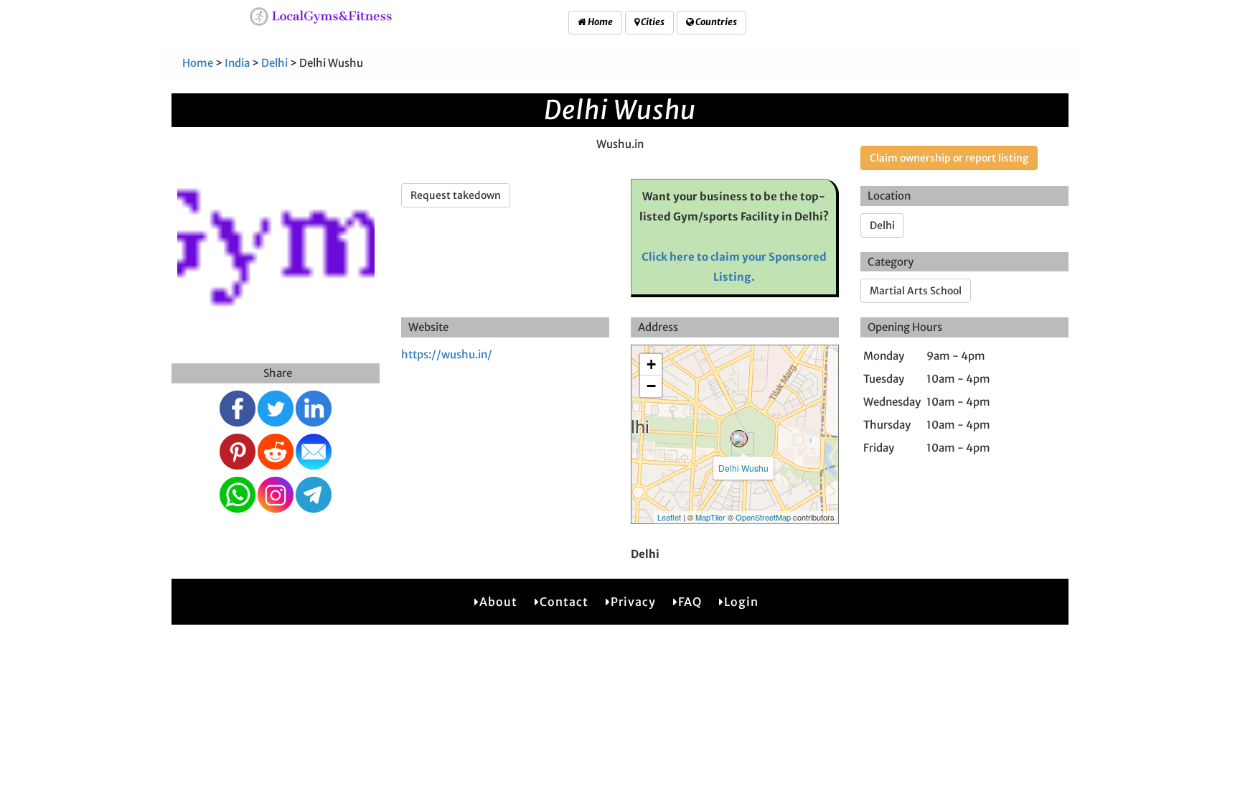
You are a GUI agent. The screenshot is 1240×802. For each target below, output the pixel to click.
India (237, 63)
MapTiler (710, 517)
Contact (564, 601)
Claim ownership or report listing (949, 157)
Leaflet (669, 517)
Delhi (274, 63)
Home (599, 22)
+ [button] (651, 364)
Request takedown (455, 195)
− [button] (651, 386)
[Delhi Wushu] (739, 438)
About (498, 601)
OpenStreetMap (763, 517)
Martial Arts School (916, 290)
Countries (715, 22)
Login (741, 601)
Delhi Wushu (743, 468)
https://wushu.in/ (446, 354)
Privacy (633, 601)
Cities (651, 22)
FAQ (690, 601)
